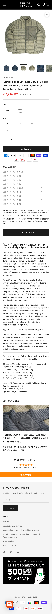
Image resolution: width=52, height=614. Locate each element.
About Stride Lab (10, 545)
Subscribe (11, 508)
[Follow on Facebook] (4, 552)
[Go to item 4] (32, 68)
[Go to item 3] (23, 68)
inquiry (6, 521)
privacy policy (8, 541)
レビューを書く (26, 474)
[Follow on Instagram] (11, 552)
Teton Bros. (8, 77)
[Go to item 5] (40, 68)
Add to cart (26, 149)
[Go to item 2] (15, 68)
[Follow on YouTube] (18, 552)
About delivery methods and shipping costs (21, 530)
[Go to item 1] (6, 68)
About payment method (12, 526)
